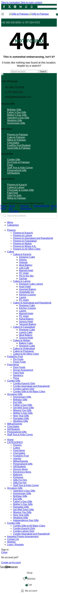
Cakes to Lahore (16, 187)
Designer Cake (27, 257)
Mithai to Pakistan (16, 140)
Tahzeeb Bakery (27, 324)
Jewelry (17, 458)
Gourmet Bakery (27, 289)
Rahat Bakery (26, 319)
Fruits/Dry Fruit (21, 456)
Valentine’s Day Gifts (18, 117)
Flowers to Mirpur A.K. (24, 246)
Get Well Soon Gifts (23, 407)
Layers (22, 297)
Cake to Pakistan (16, 137)
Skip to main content (31, 2)
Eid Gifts (17, 402)
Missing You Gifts (22, 410)
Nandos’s (18, 375)
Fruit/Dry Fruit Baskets (19, 145)
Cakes (16, 447)
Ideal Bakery (25, 265)
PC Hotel (24, 273)
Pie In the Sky (26, 276)
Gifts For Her (19, 482)
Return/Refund (41, 206)
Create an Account (11, 562)
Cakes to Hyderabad (24, 348)
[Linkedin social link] (20, 6)
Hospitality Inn (26, 292)
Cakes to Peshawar (23, 351)
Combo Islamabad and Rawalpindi (31, 386)
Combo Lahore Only (23, 389)
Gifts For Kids (14, 195)
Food (10, 165)
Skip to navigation (11, 2)
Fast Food (12, 192)
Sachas (23, 278)
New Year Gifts (21, 415)
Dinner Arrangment (23, 370)
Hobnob (23, 262)
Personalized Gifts (16, 170)
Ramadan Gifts (21, 418)
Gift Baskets (13, 173)
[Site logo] (19, 14)
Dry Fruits (18, 359)
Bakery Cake (26, 343)
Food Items (19, 450)
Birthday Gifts (14, 109)
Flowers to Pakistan (17, 134)
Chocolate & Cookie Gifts (20, 190)
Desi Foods (19, 367)
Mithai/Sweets (20, 461)
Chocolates (13, 142)
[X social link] (9, 6)
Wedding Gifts (14, 120)
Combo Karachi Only (24, 383)
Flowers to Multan (22, 243)
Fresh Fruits (19, 362)
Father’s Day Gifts (16, 112)
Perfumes (18, 477)
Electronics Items (22, 472)
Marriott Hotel (26, 270)
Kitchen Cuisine (27, 294)
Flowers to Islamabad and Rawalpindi (33, 238)
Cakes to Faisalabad (24, 327)
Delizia (22, 259)
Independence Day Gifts (26, 520)
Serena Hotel (26, 321)
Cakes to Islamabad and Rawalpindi (32, 302)
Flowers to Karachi (17, 184)
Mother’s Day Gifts (17, 115)
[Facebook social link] (4, 6)
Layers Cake (25, 332)
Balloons (17, 474)
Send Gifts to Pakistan (18, 148)
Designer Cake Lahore (31, 284)
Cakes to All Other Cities (26, 354)
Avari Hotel (25, 286)
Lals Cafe (24, 267)
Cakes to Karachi (22, 254)
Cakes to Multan (21, 340)
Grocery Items (20, 469)
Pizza (16, 378)
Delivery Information (26, 207)
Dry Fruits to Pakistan (18, 162)
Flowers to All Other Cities (26, 249)
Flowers (17, 445)
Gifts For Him (20, 480)
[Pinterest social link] (15, 6)
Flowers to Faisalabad (25, 241)
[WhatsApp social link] (26, 6)
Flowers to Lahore (22, 235)
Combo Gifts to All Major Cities (29, 391)
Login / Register (15, 544)
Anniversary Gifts (16, 123)
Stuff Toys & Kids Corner (20, 167)
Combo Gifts (13, 159)
